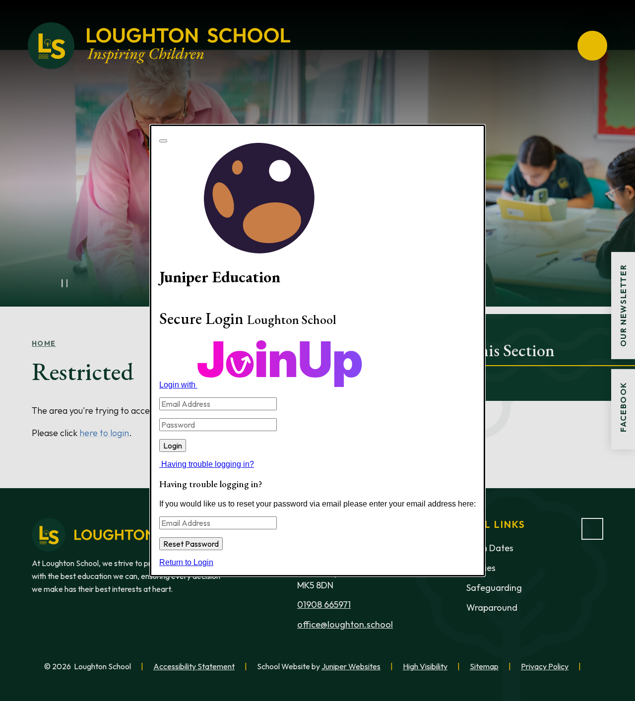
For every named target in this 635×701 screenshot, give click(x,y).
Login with (178, 385)
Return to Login (186, 562)
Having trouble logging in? (207, 464)
